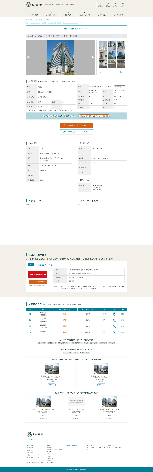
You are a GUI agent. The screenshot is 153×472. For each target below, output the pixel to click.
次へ (122, 72)
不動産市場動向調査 (72, 445)
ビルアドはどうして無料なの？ (54, 449)
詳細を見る (52, 384)
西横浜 (82, 352)
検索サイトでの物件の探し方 (34, 455)
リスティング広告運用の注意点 (114, 447)
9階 (30, 320)
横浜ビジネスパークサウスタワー (70, 22)
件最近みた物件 (115, 6)
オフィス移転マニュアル (33, 457)
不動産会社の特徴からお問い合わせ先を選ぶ (94, 116)
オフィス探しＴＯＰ (30, 18)
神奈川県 (44, 22)
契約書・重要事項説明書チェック (35, 462)
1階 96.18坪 (81, 22)
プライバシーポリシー (52, 454)
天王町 (65, 352)
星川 (70, 352)
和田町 (88, 352)
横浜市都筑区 (93, 343)
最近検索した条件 (100, 6)
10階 (30, 326)
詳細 (122, 314)
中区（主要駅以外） (76, 343)
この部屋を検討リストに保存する (78, 132)
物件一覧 (38, 18)
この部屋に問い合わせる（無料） (78, 125)
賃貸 (27, 22)
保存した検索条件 (108, 6)
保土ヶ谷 (75, 352)
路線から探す (30, 450)
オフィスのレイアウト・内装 (34, 460)
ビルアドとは (50, 447)
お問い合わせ (50, 462)
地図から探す (30, 452)
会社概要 (49, 451)
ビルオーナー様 (90, 445)
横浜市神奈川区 (51, 343)
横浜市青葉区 (103, 343)
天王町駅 (59, 22)
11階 (30, 332)
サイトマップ (50, 460)
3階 (30, 314)
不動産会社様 (110, 445)
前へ (101, 72)
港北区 (86, 343)
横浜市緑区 (112, 343)
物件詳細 (43, 18)
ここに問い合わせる (38, 282)
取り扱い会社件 (119, 36)
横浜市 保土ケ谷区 (52, 22)
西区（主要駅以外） (63, 343)
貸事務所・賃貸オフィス (35, 22)
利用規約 (49, 456)
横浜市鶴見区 (42, 343)
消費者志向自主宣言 (51, 458)
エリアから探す (30, 447)
